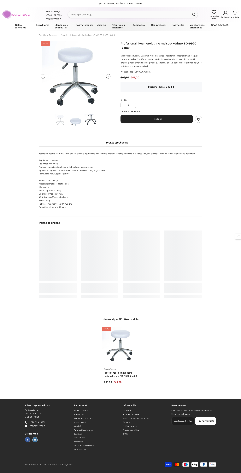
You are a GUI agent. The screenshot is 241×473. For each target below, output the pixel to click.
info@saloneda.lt (53, 18)
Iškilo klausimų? (53, 11)
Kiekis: (123, 100)
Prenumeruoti (205, 421)
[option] (75, 76)
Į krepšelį (157, 119)
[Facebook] (27, 439)
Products (53, 35)
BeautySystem (110, 369)
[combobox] (129, 14)
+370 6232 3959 (54, 15)
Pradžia (42, 35)
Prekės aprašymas (117, 142)
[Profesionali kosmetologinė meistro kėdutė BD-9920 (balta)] (120, 345)
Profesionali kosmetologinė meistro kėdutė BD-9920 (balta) (120, 374)
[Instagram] (35, 439)
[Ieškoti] (133, 14)
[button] (43, 76)
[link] (198, 119)
